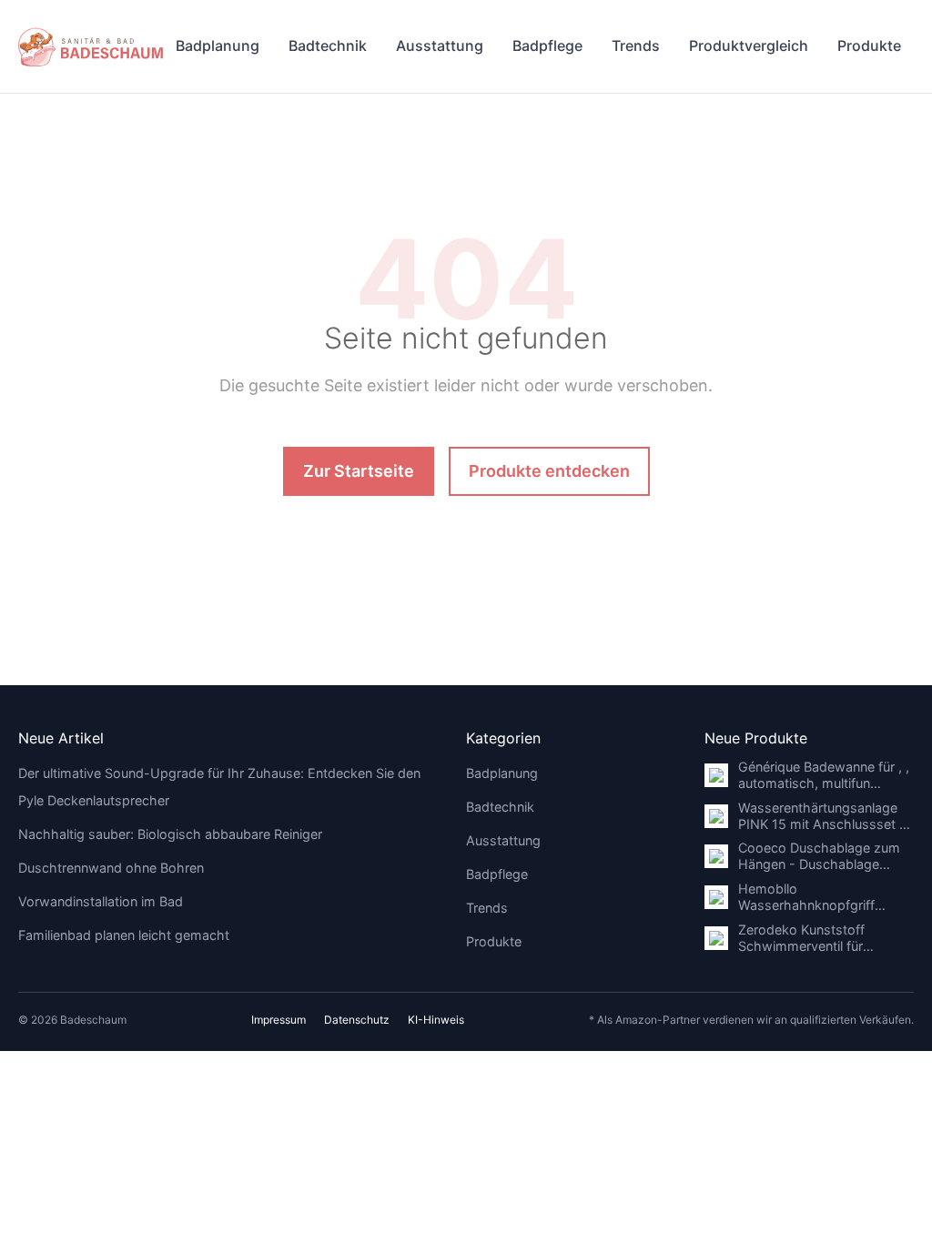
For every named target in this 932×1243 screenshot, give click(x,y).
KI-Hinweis (436, 1019)
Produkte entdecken (549, 470)
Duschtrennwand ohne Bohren (111, 867)
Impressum (278, 1019)
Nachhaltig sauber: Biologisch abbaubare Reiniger (170, 834)
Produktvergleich (748, 45)
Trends (636, 45)
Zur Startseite (358, 470)
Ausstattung (439, 45)
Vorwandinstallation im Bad (100, 901)
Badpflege (547, 45)
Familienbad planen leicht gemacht (123, 935)
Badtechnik (328, 45)
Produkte (869, 45)
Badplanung (217, 45)
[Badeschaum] (90, 46)
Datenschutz (357, 1019)
